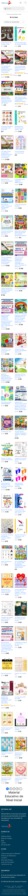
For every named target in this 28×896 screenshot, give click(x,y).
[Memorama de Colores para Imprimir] (7, 170)
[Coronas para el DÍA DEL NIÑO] (21, 688)
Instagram (11, 887)
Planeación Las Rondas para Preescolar (19, 754)
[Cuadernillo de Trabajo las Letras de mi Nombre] (21, 633)
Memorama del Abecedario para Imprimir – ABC (19, 128)
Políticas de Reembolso (8, 855)
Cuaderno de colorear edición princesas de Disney (21, 460)
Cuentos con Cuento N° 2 (20, 674)
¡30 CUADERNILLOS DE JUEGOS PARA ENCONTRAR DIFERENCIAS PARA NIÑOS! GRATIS (20, 564)
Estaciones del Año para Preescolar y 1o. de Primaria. (20, 375)
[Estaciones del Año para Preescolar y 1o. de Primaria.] (21, 365)
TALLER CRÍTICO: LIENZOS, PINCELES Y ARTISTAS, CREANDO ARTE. (21, 434)
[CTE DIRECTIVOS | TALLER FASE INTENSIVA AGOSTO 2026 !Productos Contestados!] (7, 142)
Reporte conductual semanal (20, 728)
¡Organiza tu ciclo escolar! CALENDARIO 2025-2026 (21, 350)
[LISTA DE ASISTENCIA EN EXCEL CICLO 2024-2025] (7, 222)
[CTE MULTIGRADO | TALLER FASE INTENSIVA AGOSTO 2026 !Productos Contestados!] (7, 249)
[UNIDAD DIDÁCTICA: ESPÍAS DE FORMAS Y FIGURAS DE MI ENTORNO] (7, 280)
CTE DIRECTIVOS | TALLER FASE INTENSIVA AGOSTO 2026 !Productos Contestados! (6, 154)
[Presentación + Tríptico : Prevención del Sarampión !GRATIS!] (7, 196)
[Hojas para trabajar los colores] (7, 744)
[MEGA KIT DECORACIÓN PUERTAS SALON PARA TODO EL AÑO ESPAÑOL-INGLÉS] (7, 365)
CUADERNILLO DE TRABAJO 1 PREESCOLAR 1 (20, 181)
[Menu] (21, 3)
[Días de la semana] (7, 664)
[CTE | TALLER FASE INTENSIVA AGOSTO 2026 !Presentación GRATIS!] (21, 57)
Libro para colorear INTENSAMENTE (6, 403)
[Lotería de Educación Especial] (21, 196)
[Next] (20, 788)
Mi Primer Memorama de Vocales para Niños (21, 43)
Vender (3, 843)
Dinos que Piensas (7, 860)
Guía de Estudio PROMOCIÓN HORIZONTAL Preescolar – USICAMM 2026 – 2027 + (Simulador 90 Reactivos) (20, 262)
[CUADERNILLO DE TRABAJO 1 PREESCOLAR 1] (21, 170)
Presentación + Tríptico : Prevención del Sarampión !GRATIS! (6, 207)
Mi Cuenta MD (5, 845)
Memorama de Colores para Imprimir (7, 180)
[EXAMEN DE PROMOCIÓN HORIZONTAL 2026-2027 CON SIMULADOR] (7, 688)
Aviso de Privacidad (7, 862)
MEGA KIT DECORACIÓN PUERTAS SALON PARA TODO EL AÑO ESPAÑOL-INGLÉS (6, 377)
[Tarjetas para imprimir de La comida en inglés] (7, 719)
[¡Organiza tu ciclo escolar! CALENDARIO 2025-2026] (21, 340)
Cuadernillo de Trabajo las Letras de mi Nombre (21, 644)
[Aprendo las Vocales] (7, 501)
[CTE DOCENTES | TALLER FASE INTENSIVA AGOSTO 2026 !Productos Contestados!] (7, 57)
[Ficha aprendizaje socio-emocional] (21, 142)
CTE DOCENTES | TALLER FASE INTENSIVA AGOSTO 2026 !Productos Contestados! (6, 69)
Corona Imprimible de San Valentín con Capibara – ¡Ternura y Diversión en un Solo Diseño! (20, 592)
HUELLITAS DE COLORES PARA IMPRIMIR (19, 485)
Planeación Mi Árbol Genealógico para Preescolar (6, 779)
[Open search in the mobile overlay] (14, 8)
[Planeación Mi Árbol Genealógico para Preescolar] (7, 769)
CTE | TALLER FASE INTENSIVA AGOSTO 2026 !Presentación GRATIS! (20, 68)
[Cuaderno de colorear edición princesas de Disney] (21, 449)
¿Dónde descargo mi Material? (10, 853)
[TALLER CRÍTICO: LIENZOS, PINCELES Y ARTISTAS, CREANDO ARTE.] (21, 423)
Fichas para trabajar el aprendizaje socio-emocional (7, 128)
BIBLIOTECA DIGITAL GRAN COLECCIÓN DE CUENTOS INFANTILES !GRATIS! (20, 233)
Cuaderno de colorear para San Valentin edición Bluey (7, 619)
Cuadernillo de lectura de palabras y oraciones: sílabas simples (7, 537)
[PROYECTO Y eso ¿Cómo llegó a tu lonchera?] (7, 340)
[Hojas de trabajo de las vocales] (7, 552)
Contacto (4, 858)
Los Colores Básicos (20, 288)
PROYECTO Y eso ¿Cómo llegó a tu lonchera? (6, 350)
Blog (2, 840)
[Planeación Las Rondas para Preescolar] (21, 744)
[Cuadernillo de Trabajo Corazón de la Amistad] (21, 769)
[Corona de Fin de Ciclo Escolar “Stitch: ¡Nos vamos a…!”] (21, 501)
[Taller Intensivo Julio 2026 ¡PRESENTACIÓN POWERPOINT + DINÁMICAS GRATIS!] (21, 88)
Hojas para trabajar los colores (7, 753)
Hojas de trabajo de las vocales (6, 562)
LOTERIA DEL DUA (6, 431)
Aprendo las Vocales (6, 510)
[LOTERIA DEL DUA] (7, 423)
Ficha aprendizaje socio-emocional (19, 152)
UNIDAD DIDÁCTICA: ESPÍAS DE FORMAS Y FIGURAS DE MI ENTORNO (7, 291)
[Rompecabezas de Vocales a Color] (7, 34)
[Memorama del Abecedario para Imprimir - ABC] (21, 117)
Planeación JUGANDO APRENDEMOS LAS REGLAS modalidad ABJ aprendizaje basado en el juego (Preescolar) (21, 318)
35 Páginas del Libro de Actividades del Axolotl (20, 619)
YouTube (18, 887)
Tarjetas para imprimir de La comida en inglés (7, 729)
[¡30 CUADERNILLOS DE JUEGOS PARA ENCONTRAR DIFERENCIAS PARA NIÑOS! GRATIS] (21, 552)
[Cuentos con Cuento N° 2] (21, 664)
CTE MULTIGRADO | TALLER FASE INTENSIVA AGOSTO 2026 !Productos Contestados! (6, 260)
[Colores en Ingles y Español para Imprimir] (7, 449)
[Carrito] (25, 2)
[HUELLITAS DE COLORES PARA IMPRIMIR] (21, 474)
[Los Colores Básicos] (21, 280)
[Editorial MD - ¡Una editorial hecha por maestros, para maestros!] (6, 2)
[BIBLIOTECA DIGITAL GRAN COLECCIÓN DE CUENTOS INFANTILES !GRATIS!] (21, 222)
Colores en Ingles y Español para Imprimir (7, 459)
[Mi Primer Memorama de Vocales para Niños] (21, 34)
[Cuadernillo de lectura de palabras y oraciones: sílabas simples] (7, 526)
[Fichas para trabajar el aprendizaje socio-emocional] (7, 117)
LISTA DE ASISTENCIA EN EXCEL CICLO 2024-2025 (7, 232)
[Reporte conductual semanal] (21, 719)
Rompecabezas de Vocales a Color (6, 43)
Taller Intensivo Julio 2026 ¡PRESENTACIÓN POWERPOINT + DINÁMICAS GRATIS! (21, 99)
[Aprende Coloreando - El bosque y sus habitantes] (21, 526)
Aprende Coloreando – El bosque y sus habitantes (20, 536)
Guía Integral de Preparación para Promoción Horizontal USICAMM (7, 485)
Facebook (7, 886)
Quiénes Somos (6, 836)
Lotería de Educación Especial (20, 205)
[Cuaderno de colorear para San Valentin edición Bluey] (7, 608)
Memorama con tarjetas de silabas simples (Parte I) (6, 591)
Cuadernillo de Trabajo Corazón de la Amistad (21, 779)
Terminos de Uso (6, 864)
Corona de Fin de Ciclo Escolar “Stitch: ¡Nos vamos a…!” (20, 511)
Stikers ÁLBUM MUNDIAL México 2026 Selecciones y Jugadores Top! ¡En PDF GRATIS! (6, 100)
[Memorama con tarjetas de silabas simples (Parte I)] (7, 580)
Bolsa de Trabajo (6, 838)
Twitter (14, 886)
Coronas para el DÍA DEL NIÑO (20, 697)
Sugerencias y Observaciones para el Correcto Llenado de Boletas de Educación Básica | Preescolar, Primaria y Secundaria (21, 406)
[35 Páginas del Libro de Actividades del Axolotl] (21, 608)
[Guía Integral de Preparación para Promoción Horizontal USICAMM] (7, 474)
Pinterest (20, 886)
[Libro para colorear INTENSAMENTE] (7, 393)
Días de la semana (6, 673)
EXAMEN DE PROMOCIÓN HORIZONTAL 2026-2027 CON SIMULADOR (6, 700)
